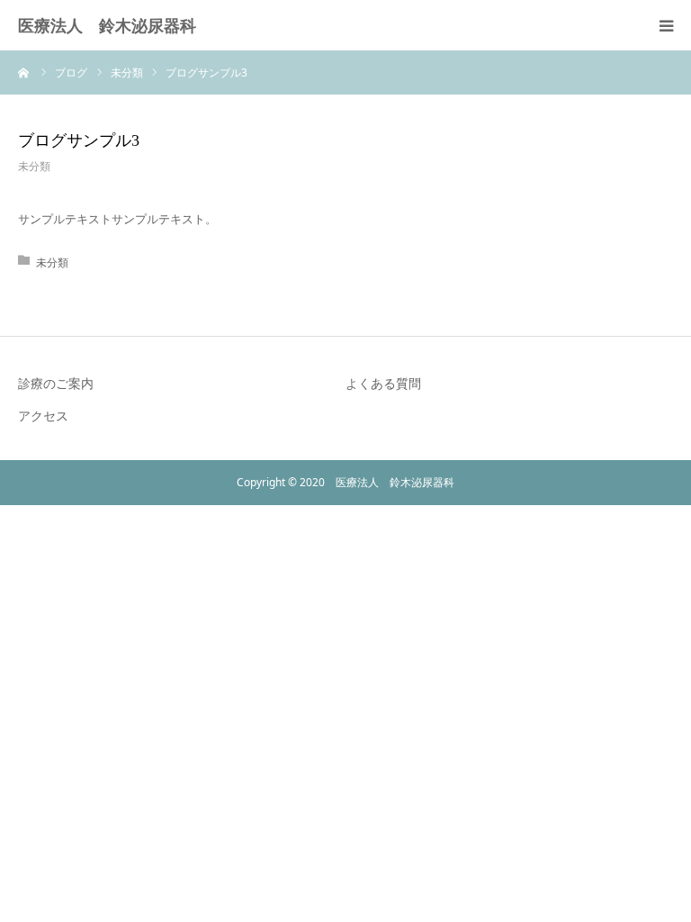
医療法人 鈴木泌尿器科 (107, 25)
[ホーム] (24, 72)
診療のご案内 (56, 383)
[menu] (666, 25)
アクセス (43, 415)
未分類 (34, 166)
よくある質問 (383, 383)
